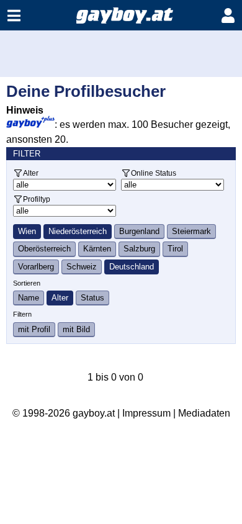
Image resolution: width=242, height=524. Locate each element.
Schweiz (81, 266)
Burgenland (139, 231)
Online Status (153, 173)
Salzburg (139, 248)
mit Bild (76, 329)
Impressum (146, 413)
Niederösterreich (77, 231)
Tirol (175, 248)
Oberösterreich (44, 248)
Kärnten (97, 248)
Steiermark (191, 231)
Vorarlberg (36, 266)
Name (28, 297)
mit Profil (34, 329)
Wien (27, 231)
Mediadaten (204, 413)
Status (92, 297)
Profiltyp (36, 199)
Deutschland (131, 266)
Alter (30, 173)
